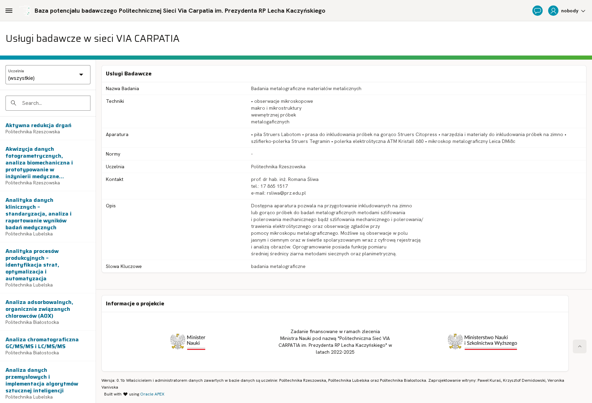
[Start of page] (580, 346)
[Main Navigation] (9, 10)
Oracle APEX (152, 394)
